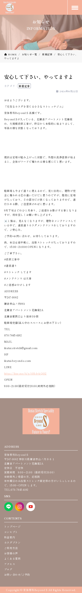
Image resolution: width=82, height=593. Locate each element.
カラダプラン (12, 542)
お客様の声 (11, 553)
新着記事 (24, 86)
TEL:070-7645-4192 (16, 489)
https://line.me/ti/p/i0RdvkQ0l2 (25, 373)
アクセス (9, 564)
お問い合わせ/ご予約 (17, 574)
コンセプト (11, 532)
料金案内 (9, 537)
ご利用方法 (11, 548)
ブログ (8, 569)
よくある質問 (12, 558)
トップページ (12, 526)
